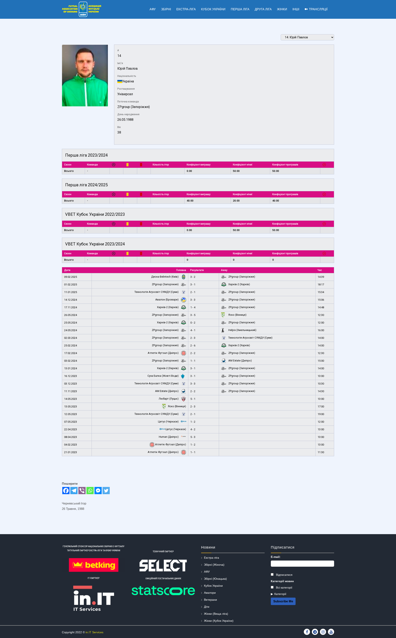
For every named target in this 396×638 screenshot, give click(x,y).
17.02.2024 (70, 353)
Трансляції (318, 9)
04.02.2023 (70, 444)
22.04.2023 (70, 429)
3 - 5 (192, 315)
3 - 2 (192, 276)
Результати (197, 270)
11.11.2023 (70, 391)
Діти (206, 606)
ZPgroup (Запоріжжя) (133, 107)
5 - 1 (192, 398)
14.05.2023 (70, 398)
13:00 (321, 376)
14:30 (321, 391)
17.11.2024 (70, 307)
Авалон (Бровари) (167, 299)
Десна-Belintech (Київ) (165, 276)
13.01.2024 (70, 368)
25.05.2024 (70, 322)
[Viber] (82, 490)
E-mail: (275, 556)
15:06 (321, 299)
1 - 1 (192, 360)
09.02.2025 (70, 276)
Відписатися (283, 574)
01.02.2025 (70, 284)
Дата (67, 270)
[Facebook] (66, 490)
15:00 (321, 360)
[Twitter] (106, 490)
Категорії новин (282, 581)
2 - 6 (192, 345)
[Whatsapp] (90, 490)
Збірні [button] (166, 9)
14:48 (321, 307)
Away (224, 270)
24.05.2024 (70, 330)
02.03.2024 (70, 337)
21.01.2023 (70, 452)
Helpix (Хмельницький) (242, 330)
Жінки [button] (282, 9)
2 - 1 (192, 292)
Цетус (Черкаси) (168, 421)
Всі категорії (283, 587)
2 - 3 (192, 337)
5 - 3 (192, 437)
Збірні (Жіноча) (214, 564)
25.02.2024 (70, 345)
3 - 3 (192, 299)
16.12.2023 (70, 376)
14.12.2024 (70, 299)
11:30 (321, 452)
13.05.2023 (70, 406)
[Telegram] (74, 490)
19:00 (321, 414)
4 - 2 (192, 429)
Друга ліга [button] (263, 9)
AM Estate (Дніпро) (240, 360)
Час (319, 270)
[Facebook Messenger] (98, 490)
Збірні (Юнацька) (215, 578)
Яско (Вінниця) (237, 314)
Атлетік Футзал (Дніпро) (163, 352)
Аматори (210, 592)
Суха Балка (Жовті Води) (163, 375)
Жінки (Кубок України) (218, 620)
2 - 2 (192, 353)
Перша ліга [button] (240, 9)
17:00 (321, 406)
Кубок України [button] (213, 9)
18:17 (321, 284)
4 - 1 (192, 330)
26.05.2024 (70, 315)
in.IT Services (94, 632)
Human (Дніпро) (169, 436)
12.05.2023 (70, 414)
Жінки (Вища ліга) (216, 613)
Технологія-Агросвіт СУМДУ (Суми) (156, 291)
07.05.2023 (70, 421)
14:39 (321, 276)
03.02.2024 (70, 360)
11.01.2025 (70, 292)
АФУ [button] (153, 9)
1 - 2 (192, 421)
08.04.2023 (70, 437)
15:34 (321, 292)
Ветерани (210, 599)
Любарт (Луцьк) (169, 398)
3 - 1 (192, 284)
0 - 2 (192, 322)
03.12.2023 (70, 383)
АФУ (207, 571)
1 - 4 (192, 307)
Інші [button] (295, 9)
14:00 (321, 337)
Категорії (280, 594)
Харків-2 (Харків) (239, 284)
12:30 (321, 315)
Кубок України (213, 585)
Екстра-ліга (211, 557)
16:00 (321, 330)
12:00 (321, 322)
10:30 (321, 383)
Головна (181, 270)
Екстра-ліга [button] (186, 9)
